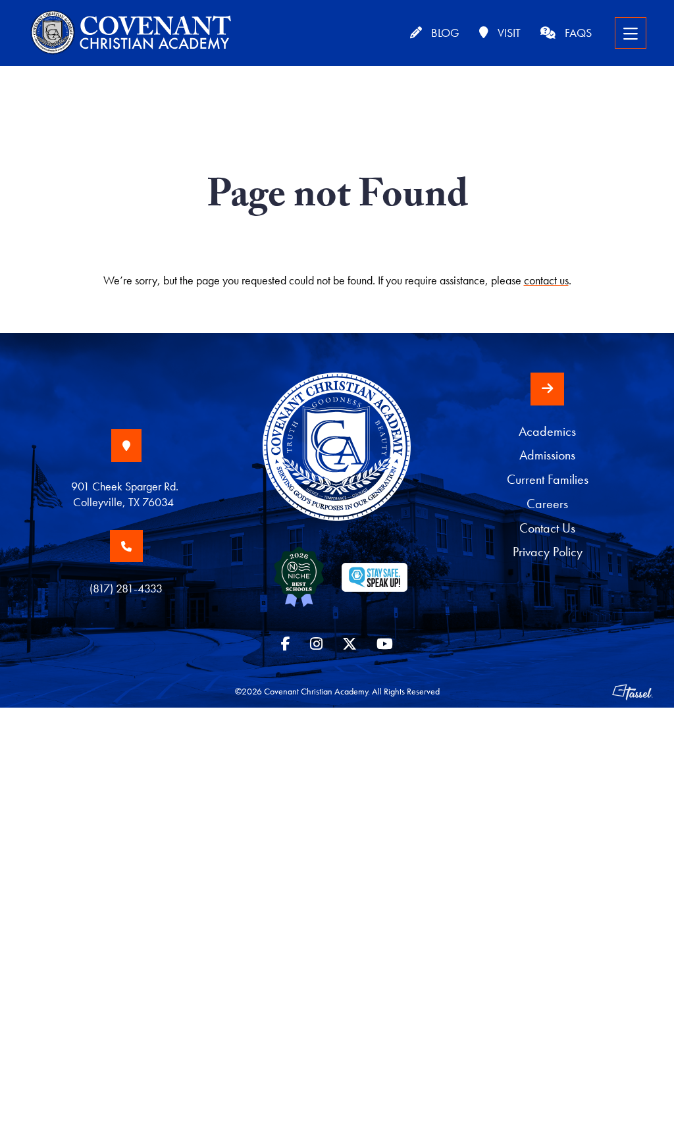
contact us (546, 280)
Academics (547, 431)
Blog (443, 32)
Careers (547, 504)
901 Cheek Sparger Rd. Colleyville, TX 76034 (126, 494)
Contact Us (547, 528)
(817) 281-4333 (126, 588)
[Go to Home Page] (336, 458)
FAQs (577, 32)
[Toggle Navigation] (630, 33)
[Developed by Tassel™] (632, 691)
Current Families (547, 479)
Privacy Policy (548, 552)
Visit (508, 32)
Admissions (547, 455)
